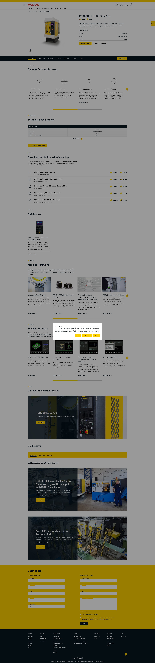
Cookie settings (87, 335)
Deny (78, 335)
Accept (96, 335)
